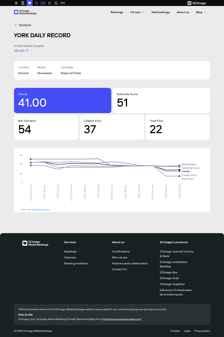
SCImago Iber (169, 272)
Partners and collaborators (130, 263)
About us (183, 12)
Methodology (161, 12)
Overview (70, 257)
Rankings (117, 12)
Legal (187, 330)
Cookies (175, 330)
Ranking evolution (76, 263)
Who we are (119, 257)
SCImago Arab (169, 278)
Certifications (121, 251)
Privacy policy (202, 330)
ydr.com (19, 50)
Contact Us (119, 269)
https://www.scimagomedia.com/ (122, 319)
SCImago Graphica (41, 209)
